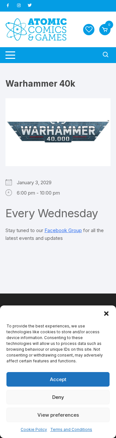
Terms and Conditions (71, 429)
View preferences (58, 415)
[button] (106, 313)
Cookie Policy (34, 429)
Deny (58, 397)
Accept (58, 379)
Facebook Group (63, 230)
